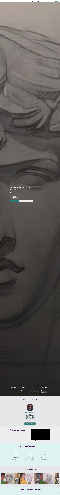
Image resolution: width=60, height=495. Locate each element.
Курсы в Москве (19, 1)
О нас (42, 1)
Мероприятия (38, 1)
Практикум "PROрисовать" (27, 1)
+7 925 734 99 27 (56, 0)
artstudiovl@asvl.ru (55, 1)
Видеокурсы (33, 1)
